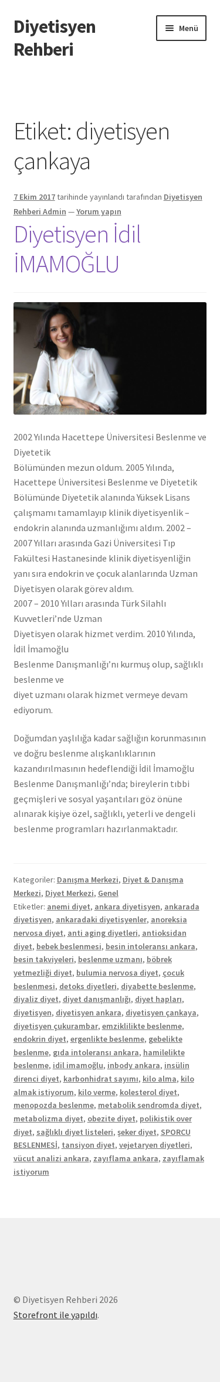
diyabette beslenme (157, 986)
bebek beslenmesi (68, 946)
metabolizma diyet (48, 1118)
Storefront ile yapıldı (55, 1315)
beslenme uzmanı (110, 959)
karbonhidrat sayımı (100, 1078)
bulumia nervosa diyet (117, 972)
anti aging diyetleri (102, 933)
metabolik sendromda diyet (148, 1105)
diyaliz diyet (36, 999)
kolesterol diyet (148, 1092)
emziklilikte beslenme (142, 1026)
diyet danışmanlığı (97, 999)
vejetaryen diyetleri (154, 1145)
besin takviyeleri (43, 959)
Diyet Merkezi (69, 893)
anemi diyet (68, 906)
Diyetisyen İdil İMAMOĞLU (77, 248)
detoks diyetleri (88, 986)
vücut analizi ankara (51, 1158)
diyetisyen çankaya (161, 1012)
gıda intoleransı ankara (96, 1052)
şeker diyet (137, 1132)
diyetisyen (32, 1012)
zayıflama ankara (125, 1158)
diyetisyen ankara (88, 1012)
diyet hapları (158, 999)
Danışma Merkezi (88, 879)
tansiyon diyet (88, 1145)
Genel (108, 893)
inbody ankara (133, 1065)
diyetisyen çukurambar (55, 1026)
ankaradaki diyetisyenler (101, 919)
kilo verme (97, 1092)
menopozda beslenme (53, 1105)
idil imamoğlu (78, 1065)
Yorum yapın (98, 211)
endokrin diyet (39, 1039)
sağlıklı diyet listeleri (74, 1132)
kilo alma (160, 1078)
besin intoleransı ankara (150, 946)
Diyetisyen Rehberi (54, 38)
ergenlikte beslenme (107, 1039)
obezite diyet (111, 1118)
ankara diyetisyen (127, 906)
